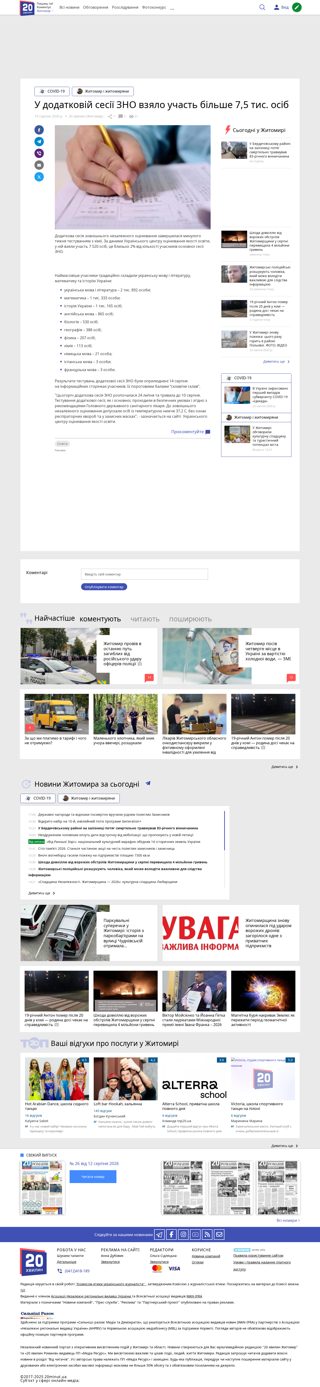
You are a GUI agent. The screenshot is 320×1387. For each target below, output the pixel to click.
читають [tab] (145, 619)
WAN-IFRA (194, 1296)
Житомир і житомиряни (107, 91)
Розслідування (125, 7)
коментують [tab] (100, 619)
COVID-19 (56, 91)
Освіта (62, 443)
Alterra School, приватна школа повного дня (191, 1106)
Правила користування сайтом (258, 1255)
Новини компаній (206, 1256)
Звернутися (110, 1261)
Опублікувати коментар (104, 587)
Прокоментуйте (191, 432)
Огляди (198, 1262)
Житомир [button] (44, 11)
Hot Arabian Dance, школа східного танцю (57, 1106)
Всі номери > (288, 1220)
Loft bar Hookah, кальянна (118, 1103)
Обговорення (95, 7)
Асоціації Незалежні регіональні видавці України (91, 1296)
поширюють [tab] (190, 619)
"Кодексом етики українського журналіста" (111, 1284)
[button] (148, 784)
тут (22, 1290)
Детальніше (66, 1261)
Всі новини (69, 7)
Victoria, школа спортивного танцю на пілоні (257, 1106)
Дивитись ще (277, 362)
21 (133, 116)
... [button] (172, 7)
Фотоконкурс (154, 7)
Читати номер (93, 1176)
